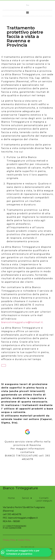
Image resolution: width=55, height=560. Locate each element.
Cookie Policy (24, 540)
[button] (27, 12)
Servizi (25, 498)
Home (11, 498)
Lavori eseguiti (44, 500)
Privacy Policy (9, 540)
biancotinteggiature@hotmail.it (22, 322)
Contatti (44, 498)
